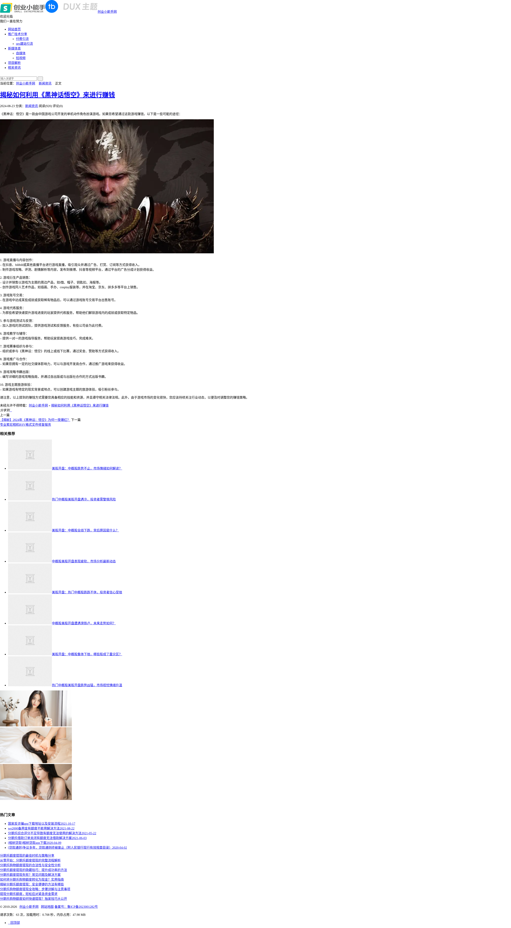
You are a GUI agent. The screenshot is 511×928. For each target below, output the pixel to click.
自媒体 (21, 53)
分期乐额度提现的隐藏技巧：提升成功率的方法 (33, 870)
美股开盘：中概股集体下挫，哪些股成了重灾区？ (87, 654)
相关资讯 (14, 67)
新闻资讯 (45, 83)
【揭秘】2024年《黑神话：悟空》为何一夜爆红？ (35, 420)
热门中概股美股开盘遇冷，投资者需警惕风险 (84, 499)
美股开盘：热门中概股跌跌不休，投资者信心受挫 (87, 592)
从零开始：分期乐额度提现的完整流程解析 (30, 860)
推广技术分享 (17, 34)
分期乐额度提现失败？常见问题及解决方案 (30, 874)
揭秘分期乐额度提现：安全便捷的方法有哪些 (32, 884)
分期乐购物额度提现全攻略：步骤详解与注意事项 (35, 889)
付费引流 (22, 39)
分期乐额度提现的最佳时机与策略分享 (27, 855)
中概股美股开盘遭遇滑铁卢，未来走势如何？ (84, 623)
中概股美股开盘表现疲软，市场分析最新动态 (84, 561)
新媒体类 (14, 48)
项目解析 (14, 63)
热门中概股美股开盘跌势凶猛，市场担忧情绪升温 (87, 685)
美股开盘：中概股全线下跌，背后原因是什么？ (85, 530)
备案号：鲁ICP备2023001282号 (76, 906)
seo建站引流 (24, 43)
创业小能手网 (107, 11)
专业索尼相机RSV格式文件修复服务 (25, 424)
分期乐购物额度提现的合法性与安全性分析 (30, 865)
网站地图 (47, 906)
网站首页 (14, 29)
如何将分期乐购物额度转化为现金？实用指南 (32, 879)
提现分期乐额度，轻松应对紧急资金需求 (28, 894)
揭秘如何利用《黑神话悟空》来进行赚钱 (57, 94)
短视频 (21, 58)
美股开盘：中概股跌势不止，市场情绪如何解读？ (87, 468)
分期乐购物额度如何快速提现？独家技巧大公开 (33, 898)
